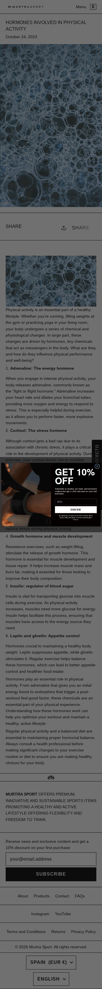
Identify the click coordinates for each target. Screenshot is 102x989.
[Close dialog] (97, 466)
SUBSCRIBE (76, 509)
